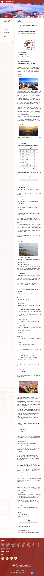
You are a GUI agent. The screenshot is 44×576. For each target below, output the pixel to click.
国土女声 (6, 29)
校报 (5, 36)
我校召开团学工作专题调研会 (25, 530)
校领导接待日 (7, 32)
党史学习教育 (7, 21)
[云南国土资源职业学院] (22, 2)
